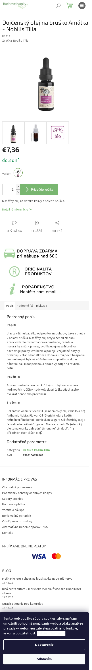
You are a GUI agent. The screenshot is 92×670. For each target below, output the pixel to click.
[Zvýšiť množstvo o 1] (18, 186)
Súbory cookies (12, 499)
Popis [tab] (10, 306)
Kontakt (7, 533)
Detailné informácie (15, 209)
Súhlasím (44, 659)
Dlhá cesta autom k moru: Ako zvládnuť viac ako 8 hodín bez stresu (42, 591)
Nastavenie (44, 644)
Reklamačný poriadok (16, 516)
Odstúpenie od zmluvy (17, 521)
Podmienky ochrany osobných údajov (27, 493)
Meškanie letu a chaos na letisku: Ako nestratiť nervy (37, 579)
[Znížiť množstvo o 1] (18, 192)
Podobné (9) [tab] (25, 306)
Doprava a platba (13, 504)
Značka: (15, 40)
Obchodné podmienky (17, 487)
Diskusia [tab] (41, 306)
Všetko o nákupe (13, 510)
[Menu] (81, 5)
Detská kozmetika (36, 450)
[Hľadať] (58, 5)
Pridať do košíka (42, 189)
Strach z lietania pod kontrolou (22, 604)
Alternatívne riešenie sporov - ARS (25, 527)
